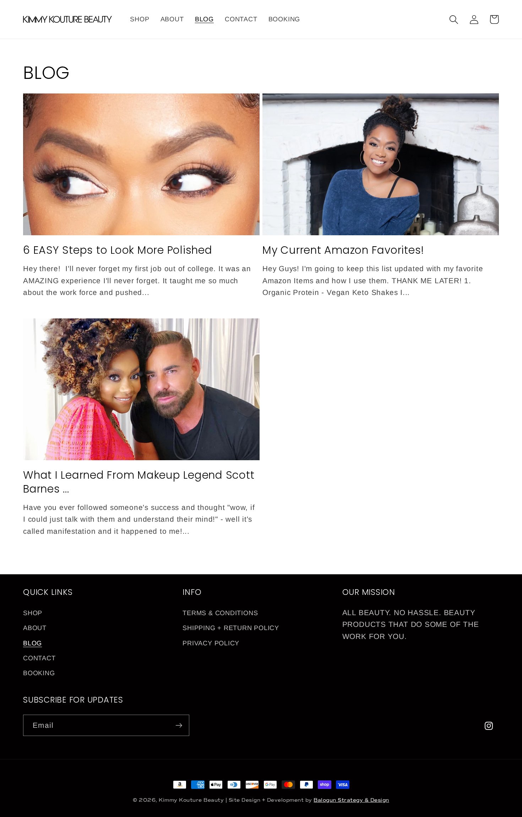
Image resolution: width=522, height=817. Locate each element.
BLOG (32, 643)
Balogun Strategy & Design (351, 800)
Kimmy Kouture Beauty (191, 800)
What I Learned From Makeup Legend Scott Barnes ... (138, 482)
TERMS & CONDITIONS (220, 613)
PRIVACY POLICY (211, 643)
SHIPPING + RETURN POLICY (231, 627)
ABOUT (35, 627)
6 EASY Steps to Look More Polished (117, 250)
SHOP (32, 613)
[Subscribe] (179, 725)
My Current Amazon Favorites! (343, 250)
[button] (454, 19)
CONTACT (39, 658)
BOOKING (39, 673)
